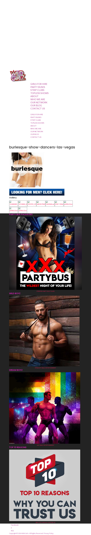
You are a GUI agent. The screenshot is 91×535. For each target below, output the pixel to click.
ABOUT (34, 96)
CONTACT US (37, 108)
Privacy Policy (48, 533)
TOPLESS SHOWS (39, 93)
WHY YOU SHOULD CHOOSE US (45, 522)
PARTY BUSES (37, 87)
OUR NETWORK (38, 102)
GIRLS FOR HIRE (38, 84)
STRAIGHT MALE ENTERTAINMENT (45, 368)
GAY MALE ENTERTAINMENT (45, 445)
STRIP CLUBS (37, 90)
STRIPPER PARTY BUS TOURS (45, 291)
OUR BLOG (36, 105)
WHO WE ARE (37, 99)
